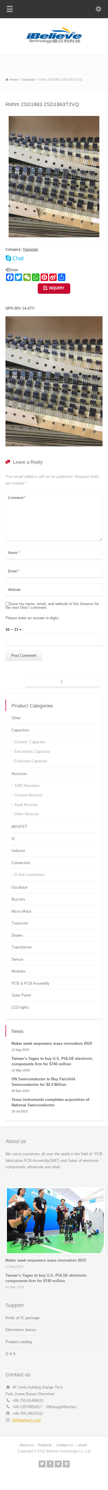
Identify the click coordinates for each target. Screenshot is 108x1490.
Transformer (22, 947)
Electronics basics (20, 1330)
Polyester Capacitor (30, 761)
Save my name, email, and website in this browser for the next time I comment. (52, 606)
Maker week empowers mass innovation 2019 (52, 1043)
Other (16, 718)
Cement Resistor (28, 795)
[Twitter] (42, 1464)
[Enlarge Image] (54, 116)
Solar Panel (21, 995)
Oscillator (19, 887)
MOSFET (19, 827)
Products (45, 1445)
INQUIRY (57, 288)
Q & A (10, 1354)
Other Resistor (26, 814)
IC (13, 839)
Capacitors (20, 730)
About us (26, 1445)
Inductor (18, 850)
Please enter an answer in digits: (32, 618)
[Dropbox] (66, 1464)
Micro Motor (21, 911)
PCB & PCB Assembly (31, 983)
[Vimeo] (58, 1464)
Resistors (19, 774)
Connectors (21, 863)
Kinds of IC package (22, 1318)
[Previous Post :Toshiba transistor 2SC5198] (62, 682)
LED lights (20, 1007)
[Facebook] (50, 1464)
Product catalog (18, 1342)
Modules (19, 971)
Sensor (17, 959)
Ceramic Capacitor (29, 742)
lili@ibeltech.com (26, 1420)
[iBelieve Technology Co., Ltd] (54, 42)
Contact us (64, 1445)
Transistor (30, 249)
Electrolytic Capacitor (32, 751)
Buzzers (18, 899)
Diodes (17, 935)
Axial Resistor (26, 805)
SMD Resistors (27, 785)
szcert (82, 1445)
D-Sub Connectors (29, 874)
